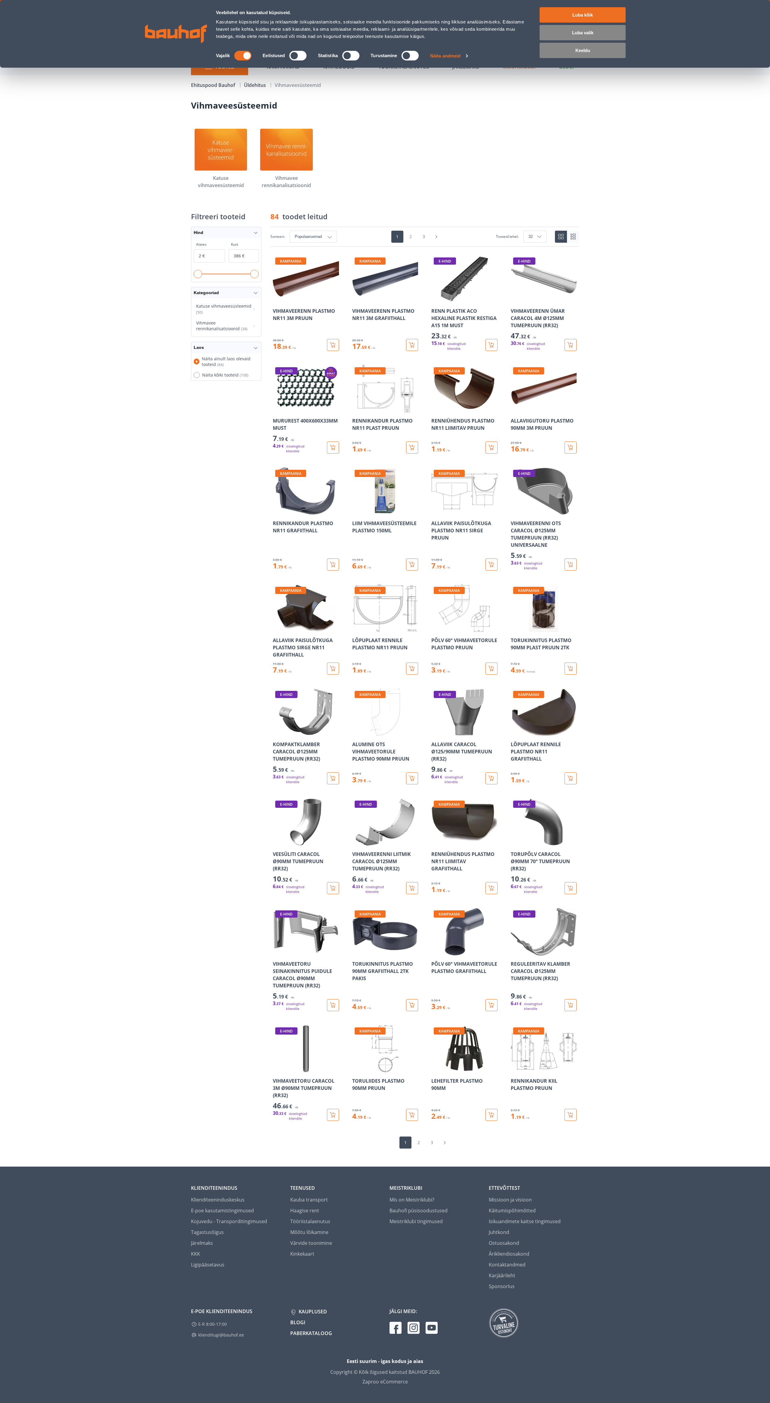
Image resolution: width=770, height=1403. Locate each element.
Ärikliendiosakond (509, 1254)
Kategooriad (206, 292)
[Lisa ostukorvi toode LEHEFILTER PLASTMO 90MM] (491, 1115)
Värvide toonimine (311, 1243)
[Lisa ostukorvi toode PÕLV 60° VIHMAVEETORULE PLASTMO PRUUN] (491, 669)
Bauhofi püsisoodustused (419, 1210)
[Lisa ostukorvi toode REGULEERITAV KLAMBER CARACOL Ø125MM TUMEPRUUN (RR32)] (571, 1005)
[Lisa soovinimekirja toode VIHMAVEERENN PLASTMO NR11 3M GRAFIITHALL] (357, 298)
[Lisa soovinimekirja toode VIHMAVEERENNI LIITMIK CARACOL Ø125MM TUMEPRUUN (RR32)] (357, 841)
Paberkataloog (311, 1333)
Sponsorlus (502, 1286)
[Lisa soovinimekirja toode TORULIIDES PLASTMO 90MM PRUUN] (357, 1068)
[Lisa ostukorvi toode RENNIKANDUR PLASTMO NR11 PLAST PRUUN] (412, 448)
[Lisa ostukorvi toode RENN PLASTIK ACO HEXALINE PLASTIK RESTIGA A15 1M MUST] (491, 345)
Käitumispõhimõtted (512, 1210)
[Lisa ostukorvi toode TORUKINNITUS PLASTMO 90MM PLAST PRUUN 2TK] (571, 669)
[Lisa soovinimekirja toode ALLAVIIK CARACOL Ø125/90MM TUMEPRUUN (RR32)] (436, 732)
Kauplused (312, 1311)
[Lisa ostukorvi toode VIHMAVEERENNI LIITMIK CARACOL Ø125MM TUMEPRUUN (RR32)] (412, 888)
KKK (195, 1254)
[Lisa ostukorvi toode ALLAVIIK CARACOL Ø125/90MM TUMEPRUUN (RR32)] (491, 778)
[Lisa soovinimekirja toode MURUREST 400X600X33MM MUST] (278, 408)
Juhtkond (499, 1232)
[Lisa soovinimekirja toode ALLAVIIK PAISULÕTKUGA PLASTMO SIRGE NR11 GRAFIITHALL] (278, 627)
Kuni (234, 244)
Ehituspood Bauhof (213, 85)
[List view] (573, 237)
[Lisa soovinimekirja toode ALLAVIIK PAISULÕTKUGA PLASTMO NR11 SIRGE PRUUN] (436, 510)
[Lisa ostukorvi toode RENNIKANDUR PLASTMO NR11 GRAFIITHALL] (333, 564)
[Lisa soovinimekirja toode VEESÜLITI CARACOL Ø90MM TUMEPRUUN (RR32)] (278, 841)
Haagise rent (304, 1210)
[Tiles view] (561, 237)
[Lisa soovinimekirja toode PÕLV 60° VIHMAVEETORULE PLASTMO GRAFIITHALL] (436, 951)
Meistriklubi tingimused (416, 1221)
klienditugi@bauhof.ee (221, 1335)
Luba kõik (582, 14)
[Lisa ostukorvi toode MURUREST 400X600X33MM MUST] (333, 448)
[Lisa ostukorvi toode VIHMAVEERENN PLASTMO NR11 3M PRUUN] (333, 345)
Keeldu (582, 50)
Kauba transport (309, 1199)
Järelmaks (202, 1243)
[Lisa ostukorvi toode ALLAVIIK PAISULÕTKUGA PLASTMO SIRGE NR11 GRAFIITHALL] (333, 669)
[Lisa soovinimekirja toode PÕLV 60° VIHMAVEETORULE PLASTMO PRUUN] (436, 627)
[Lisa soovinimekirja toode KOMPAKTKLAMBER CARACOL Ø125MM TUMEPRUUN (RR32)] (278, 732)
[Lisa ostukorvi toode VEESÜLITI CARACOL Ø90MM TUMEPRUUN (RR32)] (333, 888)
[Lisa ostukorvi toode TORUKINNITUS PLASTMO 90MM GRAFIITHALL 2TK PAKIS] (412, 1005)
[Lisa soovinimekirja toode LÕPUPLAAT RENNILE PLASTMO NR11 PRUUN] (357, 627)
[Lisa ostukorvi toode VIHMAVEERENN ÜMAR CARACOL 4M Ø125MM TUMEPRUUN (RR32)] (571, 345)
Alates (201, 244)
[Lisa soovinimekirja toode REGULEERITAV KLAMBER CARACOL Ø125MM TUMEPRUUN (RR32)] (516, 951)
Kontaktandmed (507, 1264)
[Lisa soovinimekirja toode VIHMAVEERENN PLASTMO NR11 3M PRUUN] (278, 298)
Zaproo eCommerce (385, 1381)
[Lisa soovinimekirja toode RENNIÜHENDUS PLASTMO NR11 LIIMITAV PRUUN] (436, 408)
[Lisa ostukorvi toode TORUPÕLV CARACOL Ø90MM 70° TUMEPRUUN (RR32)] (571, 888)
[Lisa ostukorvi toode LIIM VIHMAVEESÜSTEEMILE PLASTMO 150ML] (412, 564)
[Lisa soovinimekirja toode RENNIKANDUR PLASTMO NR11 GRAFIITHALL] (278, 510)
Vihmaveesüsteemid (298, 85)
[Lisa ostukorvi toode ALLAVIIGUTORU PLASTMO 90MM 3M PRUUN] (571, 448)
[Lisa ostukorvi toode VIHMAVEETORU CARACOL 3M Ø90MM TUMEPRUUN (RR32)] (333, 1115)
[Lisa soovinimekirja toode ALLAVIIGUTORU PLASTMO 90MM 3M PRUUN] (516, 408)
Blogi (297, 1322)
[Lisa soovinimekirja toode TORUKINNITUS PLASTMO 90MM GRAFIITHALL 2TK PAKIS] (357, 951)
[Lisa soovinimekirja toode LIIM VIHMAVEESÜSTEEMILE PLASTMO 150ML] (357, 510)
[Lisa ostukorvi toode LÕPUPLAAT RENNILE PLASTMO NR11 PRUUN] (412, 669)
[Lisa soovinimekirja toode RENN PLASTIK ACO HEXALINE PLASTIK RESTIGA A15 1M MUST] (436, 298)
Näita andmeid (445, 55)
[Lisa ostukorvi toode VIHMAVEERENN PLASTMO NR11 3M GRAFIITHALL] (412, 345)
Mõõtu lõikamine (309, 1232)
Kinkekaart (302, 1254)
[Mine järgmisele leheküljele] (436, 237)
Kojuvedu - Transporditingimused (229, 1221)
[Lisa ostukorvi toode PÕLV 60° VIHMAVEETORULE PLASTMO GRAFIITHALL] (491, 1005)
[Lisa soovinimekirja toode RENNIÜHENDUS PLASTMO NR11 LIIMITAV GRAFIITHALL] (436, 841)
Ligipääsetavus (207, 1264)
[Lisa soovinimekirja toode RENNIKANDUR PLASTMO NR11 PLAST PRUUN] (357, 408)
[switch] (297, 55)
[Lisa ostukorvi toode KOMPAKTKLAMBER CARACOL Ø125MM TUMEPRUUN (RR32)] (333, 778)
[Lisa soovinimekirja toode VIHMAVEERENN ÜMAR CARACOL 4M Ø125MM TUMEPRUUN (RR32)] (516, 298)
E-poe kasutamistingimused (222, 1210)
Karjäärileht (502, 1275)
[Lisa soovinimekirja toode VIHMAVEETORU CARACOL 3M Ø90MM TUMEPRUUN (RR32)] (278, 1068)
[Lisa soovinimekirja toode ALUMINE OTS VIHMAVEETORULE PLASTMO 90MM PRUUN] (357, 732)
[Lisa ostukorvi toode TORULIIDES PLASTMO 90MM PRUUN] (412, 1115)
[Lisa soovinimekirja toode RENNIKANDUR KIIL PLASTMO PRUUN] (516, 1068)
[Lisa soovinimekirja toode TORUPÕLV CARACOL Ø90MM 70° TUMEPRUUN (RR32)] (516, 841)
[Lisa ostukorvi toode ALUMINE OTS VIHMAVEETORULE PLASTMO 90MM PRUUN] (412, 778)
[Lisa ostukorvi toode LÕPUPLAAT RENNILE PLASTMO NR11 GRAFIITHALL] (571, 778)
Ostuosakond (504, 1243)
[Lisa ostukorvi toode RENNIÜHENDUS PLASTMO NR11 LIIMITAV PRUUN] (491, 448)
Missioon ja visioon (510, 1199)
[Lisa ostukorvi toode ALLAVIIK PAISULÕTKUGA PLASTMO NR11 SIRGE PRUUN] (491, 564)
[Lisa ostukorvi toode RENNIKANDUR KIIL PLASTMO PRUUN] (571, 1115)
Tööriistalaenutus (310, 1221)
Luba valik (582, 32)
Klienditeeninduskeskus (218, 1199)
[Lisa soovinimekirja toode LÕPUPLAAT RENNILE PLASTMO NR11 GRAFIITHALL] (516, 732)
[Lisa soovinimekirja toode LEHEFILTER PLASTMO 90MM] (436, 1068)
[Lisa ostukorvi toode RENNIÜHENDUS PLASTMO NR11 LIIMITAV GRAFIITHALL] (491, 888)
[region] (424, 688)
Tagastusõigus (207, 1232)
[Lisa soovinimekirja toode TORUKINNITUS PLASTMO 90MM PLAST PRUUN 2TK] (516, 627)
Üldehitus (255, 85)
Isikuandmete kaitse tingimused (525, 1221)
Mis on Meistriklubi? (412, 1199)
